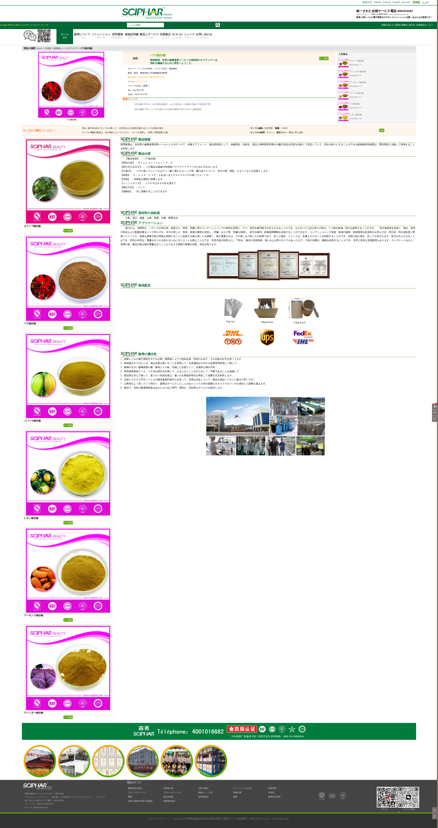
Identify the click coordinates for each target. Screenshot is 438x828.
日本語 (48, 48)
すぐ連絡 (324, 58)
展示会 (412, 25)
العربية (425, 2)
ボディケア (72, 48)
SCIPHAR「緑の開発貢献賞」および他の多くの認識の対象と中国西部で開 (176, 104)
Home (39, 48)
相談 (382, 130)
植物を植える (388, 25)
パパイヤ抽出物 (356, 93)
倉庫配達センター (424, 25)
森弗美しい (59, 48)
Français (387, 2)
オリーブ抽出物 (356, 61)
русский (406, 2)
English (377, 2)
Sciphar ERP (6, 25)
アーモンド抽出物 (357, 82)
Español (396, 2)
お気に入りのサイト (23, 25)
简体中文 (367, 2)
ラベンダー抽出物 (357, 71)
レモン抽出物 (355, 114)
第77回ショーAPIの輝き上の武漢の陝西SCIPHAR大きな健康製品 (171, 109)
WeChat (384, 809)
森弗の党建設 (401, 25)
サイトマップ (41, 25)
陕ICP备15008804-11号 (159, 819)
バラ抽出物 (354, 104)
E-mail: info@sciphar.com (398, 14)
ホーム (65, 36)
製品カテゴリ (134, 782)
